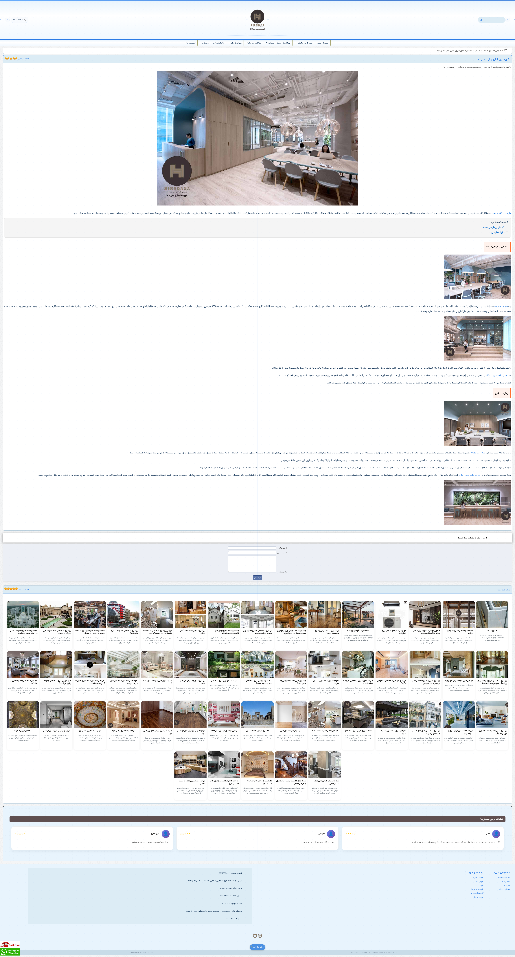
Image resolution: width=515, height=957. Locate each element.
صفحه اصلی (323, 42)
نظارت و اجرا (478, 897)
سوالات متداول (235, 42)
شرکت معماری (501, 306)
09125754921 (19, 19)
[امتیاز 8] (14, 58)
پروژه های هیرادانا (474, 872)
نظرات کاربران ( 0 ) (448, 67)
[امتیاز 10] (17, 58)
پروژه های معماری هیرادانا (278, 42)
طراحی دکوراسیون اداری (470, 475)
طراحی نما (479, 885)
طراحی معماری (494, 50)
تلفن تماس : (281, 552)
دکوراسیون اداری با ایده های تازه (450, 50)
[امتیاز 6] (11, 58)
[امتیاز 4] (9, 58)
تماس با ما (191, 42)
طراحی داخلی (478, 881)
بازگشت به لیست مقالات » (502, 67)
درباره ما (205, 42)
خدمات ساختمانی (305, 42)
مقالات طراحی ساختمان (476, 50)
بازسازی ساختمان (479, 452)
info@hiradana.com (228, 895)
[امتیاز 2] (6, 58)
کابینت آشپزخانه (477, 893)
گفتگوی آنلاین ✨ (257, 947)
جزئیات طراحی (498, 232)
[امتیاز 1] (5, 58)
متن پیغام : (282, 571)
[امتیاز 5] (10, 58)
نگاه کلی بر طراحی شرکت (493, 227)
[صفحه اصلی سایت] (257, 19)
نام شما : (283, 548)
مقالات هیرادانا (254, 42)
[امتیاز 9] (15, 58)
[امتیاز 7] (13, 58)
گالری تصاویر (218, 42)
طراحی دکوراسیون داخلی (497, 375)
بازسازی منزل (478, 877)
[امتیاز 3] (7, 58)
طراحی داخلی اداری (502, 213)
